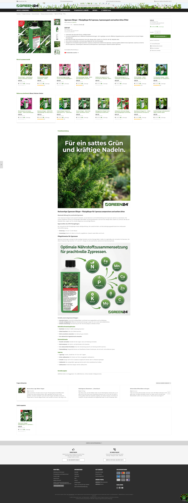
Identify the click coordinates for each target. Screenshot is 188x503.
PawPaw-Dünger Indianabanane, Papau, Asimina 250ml (161, 111)
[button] (57, 29)
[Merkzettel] (162, 5)
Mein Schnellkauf (155, 48)
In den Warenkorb (160, 36)
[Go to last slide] (57, 21)
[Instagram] (117, 488)
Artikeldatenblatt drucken (157, 46)
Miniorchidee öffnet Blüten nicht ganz (139, 388)
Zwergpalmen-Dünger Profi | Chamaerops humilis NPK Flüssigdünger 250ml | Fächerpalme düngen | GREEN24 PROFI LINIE (103, 111)
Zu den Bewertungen (73, 460)
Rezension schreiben (78, 24)
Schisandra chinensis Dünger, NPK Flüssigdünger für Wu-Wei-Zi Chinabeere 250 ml (122, 111)
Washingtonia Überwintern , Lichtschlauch (89, 388)
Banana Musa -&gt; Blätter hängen (35, 388)
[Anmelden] (158, 5)
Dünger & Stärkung (38, 10)
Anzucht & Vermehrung (23, 10)
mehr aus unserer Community (162, 383)
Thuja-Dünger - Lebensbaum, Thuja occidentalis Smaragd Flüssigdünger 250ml (25, 78)
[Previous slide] (19, 75)
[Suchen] (113, 5)
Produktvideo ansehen (71, 52)
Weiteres (95, 10)
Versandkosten (76, 30)
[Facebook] (120, 488)
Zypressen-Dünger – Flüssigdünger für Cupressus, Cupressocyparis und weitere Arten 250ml (25, 423)
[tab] (36, 124)
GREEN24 (107, 10)
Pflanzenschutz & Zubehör (81, 10)
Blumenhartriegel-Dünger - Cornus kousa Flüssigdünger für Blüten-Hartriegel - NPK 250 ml (65, 78)
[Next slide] (57, 52)
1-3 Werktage (161, 26)
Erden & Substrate (51, 10)
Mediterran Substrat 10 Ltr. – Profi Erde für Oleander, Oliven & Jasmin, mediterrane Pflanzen (103, 78)
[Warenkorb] (166, 5)
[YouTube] (122, 488)
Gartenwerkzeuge (65, 10)
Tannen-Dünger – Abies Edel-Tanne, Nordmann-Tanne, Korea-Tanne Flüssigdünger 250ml (83, 111)
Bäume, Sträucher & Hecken (36, 93)
